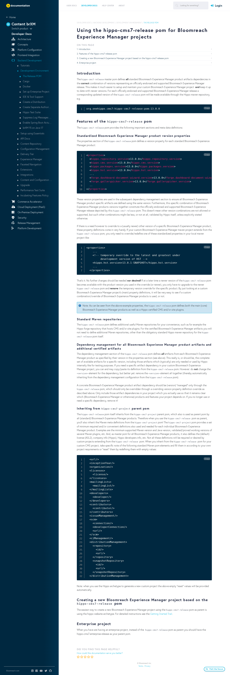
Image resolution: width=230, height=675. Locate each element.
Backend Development (29, 60)
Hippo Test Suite (31, 112)
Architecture (24, 39)
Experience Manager (31, 159)
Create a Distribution (33, 101)
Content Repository (30, 143)
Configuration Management (34, 148)
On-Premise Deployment (30, 212)
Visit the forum (216, 669)
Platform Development (29, 228)
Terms (140, 666)
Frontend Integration (28, 55)
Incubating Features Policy (34, 195)
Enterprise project (87, 62)
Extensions (26, 169)
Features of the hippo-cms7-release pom (98, 53)
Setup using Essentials (32, 133)
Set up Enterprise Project (35, 91)
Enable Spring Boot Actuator (37, 122)
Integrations (26, 174)
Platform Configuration (29, 49)
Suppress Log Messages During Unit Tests (37, 117)
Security (21, 217)
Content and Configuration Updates (36, 179)
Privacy (147, 666)
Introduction (84, 49)
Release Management (28, 222)
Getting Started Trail (161, 613)
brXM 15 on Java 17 (32, 127)
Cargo (25, 81)
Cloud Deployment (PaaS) (31, 207)
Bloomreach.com (12, 671)
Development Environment (34, 70)
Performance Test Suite (32, 190)
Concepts (22, 44)
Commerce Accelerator (29, 201)
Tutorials (25, 65)
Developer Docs (84, 22)
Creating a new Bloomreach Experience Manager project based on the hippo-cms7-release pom (124, 58)
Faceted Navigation (30, 164)
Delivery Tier (27, 154)
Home (12, 17)
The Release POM (31, 76)
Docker (26, 86)
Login (218, 5)
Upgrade (25, 185)
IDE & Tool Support (32, 96)
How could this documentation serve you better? (100, 653)
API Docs (25, 138)
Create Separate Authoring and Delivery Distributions (37, 107)
